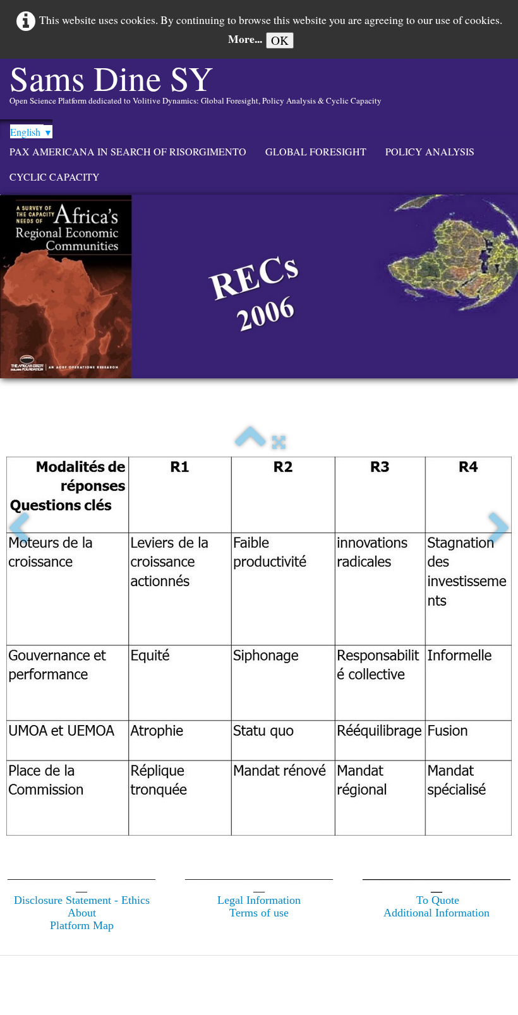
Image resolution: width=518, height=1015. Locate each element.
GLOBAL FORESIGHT (315, 151)
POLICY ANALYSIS (429, 151)
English (31, 131)
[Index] (250, 442)
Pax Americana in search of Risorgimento (127, 151)
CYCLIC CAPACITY (54, 176)
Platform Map (82, 925)
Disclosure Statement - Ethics (82, 900)
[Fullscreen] (279, 442)
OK (280, 40)
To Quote (437, 900)
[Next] (499, 529)
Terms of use (259, 912)
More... (245, 38)
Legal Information (259, 900)
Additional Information (436, 912)
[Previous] (18, 529)
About (82, 912)
